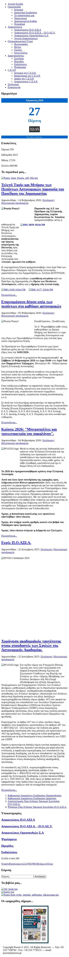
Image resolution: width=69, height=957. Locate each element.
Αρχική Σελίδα (15, 4)
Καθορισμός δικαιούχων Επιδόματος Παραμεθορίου (34, 795)
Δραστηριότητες (16, 55)
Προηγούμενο (16, 863)
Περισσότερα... (9, 295)
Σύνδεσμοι (13, 84)
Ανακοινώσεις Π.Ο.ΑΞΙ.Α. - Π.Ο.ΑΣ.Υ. (34, 32)
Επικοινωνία (14, 87)
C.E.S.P (12, 70)
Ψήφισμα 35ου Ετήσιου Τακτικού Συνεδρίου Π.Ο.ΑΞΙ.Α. (37, 807)
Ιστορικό (18, 9)
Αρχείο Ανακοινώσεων (26, 38)
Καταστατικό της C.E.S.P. (27, 75)
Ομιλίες (18, 50)
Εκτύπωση (48, 200)
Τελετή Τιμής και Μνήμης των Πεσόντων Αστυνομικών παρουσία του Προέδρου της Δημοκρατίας (32, 189)
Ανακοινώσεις (15, 27)
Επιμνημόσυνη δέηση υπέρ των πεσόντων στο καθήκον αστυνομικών (31, 304)
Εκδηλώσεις (20, 64)
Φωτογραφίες (21, 44)
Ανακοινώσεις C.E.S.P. (26, 81)
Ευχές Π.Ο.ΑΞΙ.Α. (16, 543)
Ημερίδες (19, 61)
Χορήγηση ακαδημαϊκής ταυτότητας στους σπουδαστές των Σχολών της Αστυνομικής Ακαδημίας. (31, 645)
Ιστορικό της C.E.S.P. (25, 73)
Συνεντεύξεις (20, 52)
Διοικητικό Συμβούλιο (25, 12)
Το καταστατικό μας (24, 15)
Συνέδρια (19, 58)
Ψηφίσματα (20, 67)
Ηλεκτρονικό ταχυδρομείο (14, 203)
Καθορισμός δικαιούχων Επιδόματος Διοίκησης (32, 798)
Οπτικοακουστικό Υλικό (20, 41)
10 (36, 863)
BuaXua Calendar (34, 137)
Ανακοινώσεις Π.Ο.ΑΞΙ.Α (27, 29)
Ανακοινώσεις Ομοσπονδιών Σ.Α (31, 35)
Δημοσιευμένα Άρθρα (25, 21)
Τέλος (50, 863)
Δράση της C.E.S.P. (24, 78)
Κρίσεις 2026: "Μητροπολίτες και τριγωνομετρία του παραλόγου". (29, 431)
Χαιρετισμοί (20, 18)
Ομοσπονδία (14, 6)
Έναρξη (5, 863)
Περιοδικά (19, 24)
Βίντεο (17, 47)
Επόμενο (42, 863)
